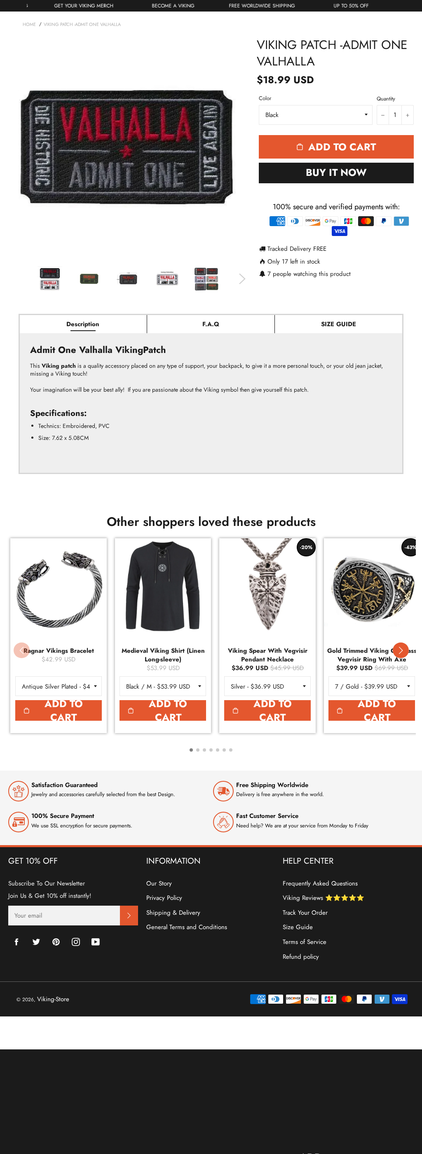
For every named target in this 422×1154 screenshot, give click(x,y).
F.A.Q (210, 324)
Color (265, 98)
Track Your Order (305, 912)
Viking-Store (53, 999)
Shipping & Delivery (173, 912)
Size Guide (298, 927)
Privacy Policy (164, 897)
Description (82, 324)
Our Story (159, 883)
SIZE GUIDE (338, 324)
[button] (401, 650)
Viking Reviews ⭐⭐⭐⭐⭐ (323, 897)
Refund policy (301, 956)
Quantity (386, 99)
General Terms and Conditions (186, 927)
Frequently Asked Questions (320, 883)
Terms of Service (304, 941)
